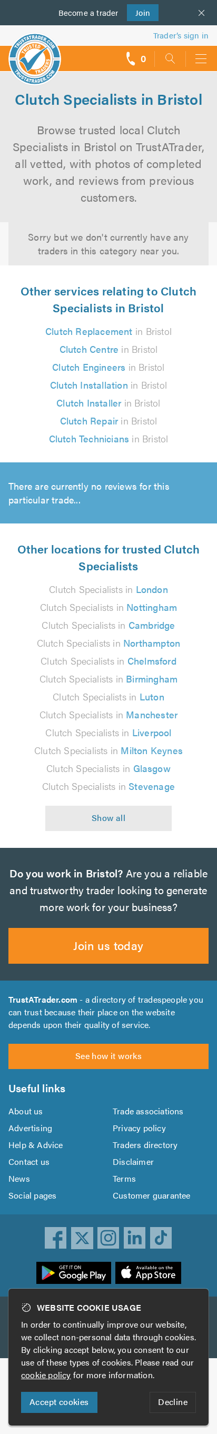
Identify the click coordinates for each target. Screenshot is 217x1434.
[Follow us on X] (82, 1238)
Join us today (108, 945)
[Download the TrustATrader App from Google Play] (73, 1273)
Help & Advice (35, 1145)
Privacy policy (139, 1128)
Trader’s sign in (181, 35)
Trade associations (148, 1111)
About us (25, 1111)
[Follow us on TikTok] (161, 1238)
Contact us (29, 1161)
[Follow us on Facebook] (56, 1238)
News (19, 1178)
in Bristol (108, 331)
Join (139, 12)
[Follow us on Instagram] (108, 1238)
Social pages (32, 1195)
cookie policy (46, 1375)
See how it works (108, 1056)
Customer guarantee (152, 1195)
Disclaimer (133, 1161)
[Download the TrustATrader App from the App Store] (148, 1273)
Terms (124, 1178)
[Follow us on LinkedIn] (135, 1238)
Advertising (30, 1128)
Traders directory (145, 1145)
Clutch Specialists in (108, 589)
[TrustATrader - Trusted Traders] (34, 52)
